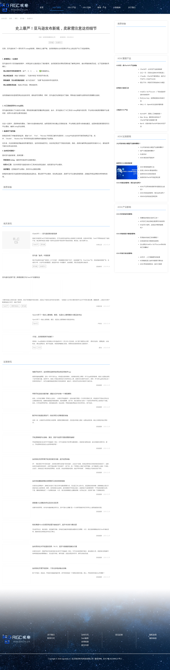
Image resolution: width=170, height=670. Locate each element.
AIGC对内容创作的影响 (124, 214)
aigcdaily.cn (66, 659)
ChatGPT (35, 244)
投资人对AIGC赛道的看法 (148, 170)
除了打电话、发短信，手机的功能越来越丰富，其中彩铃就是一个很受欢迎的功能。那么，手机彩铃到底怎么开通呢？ (68, 573)
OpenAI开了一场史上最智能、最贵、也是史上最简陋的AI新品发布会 (57, 315)
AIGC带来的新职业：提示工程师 (151, 264)
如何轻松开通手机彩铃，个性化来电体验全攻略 (49, 568)
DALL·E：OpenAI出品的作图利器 (151, 104)
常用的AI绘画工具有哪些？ (149, 237)
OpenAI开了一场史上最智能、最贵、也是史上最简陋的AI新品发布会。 (54, 319)
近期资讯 (7, 362)
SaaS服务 (85, 638)
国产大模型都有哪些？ (147, 151)
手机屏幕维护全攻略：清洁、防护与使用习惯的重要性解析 (53, 437)
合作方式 (85, 635)
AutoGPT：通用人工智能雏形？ (151, 114)
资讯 (16, 18)
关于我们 (132, 7)
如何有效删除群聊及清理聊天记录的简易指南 (48, 481)
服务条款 (153, 638)
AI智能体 (117, 7)
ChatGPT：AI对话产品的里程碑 (151, 69)
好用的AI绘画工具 (122, 88)
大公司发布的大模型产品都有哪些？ (128, 143)
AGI (39, 347)
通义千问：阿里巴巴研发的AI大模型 (152, 82)
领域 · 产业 (101, 7)
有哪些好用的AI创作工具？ (149, 218)
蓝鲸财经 (99, 266)
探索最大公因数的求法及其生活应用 (45, 503)
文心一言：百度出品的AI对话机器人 (152, 73)
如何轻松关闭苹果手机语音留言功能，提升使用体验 (51, 459)
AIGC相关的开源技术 (147, 158)
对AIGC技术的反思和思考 (148, 196)
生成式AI (30, 18)
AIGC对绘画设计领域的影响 (125, 234)
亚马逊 (22, 18)
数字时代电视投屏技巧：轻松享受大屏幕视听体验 (50, 415)
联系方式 (51, 638)
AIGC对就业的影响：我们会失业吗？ (128, 183)
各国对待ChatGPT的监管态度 (150, 177)
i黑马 (100, 348)
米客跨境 (99, 306)
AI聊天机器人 (15, 306)
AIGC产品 (72, 7)
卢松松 (100, 323)
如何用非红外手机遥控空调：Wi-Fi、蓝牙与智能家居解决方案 (54, 546)
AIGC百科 (87, 7)
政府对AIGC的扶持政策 (124, 163)
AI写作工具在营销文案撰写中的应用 (152, 221)
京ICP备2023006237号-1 (112, 659)
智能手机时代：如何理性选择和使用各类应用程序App (51, 372)
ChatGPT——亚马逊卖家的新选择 (44, 234)
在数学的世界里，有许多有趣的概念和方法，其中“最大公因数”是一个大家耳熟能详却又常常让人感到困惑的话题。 (67, 507)
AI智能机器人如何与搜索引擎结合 (151, 260)
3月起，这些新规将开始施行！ (43, 337)
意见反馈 (119, 635)
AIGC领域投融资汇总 (147, 167)
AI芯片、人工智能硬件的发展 (150, 257)
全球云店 (99, 245)
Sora (34, 347)
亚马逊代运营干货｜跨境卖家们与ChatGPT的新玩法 (21, 277)
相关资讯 (7, 223)
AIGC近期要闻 (124, 136)
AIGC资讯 (57, 7)
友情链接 (85, 642)
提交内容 (85, 645)
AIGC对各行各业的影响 (124, 253)
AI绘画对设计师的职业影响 (149, 241)
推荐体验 (7, 187)
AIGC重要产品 (124, 58)
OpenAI (35, 323)
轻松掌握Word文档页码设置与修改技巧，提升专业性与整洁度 (54, 525)
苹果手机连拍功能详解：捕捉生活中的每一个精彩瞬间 (51, 394)
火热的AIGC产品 (122, 110)
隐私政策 (153, 635)
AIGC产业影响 (124, 207)
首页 (41, 7)
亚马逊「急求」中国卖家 (41, 255)
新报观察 (99, 385)
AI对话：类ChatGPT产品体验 (126, 65)
